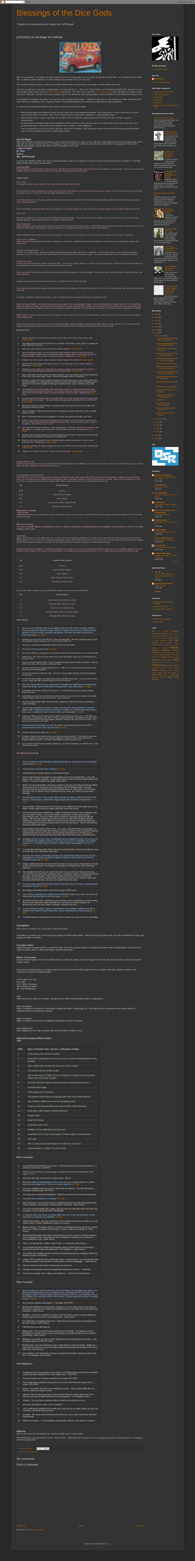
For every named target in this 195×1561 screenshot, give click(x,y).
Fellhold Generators (161, 95)
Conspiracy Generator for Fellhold (169, 211)
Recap (164, 665)
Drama (162, 642)
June (158, 425)
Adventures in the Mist (162, 487)
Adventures (164, 633)
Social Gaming (157, 673)
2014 (156, 330)
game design (162, 652)
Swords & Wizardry (161, 606)
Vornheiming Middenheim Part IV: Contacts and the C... (167, 367)
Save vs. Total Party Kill (163, 538)
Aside (161, 636)
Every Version (170, 645)
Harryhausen (156, 654)
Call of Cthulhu (156, 638)
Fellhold (31, 1452)
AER (170, 633)
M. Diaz (41, 635)
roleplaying (160, 667)
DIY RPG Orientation (161, 69)
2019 (156, 314)
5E (158, 631)
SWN (165, 673)
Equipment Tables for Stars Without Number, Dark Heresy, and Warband (171, 290)
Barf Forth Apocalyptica (162, 619)
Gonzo (176, 652)
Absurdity (165, 631)
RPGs (155, 670)
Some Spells (160, 400)
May (158, 428)
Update (166, 675)
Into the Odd (158, 97)
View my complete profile (161, 82)
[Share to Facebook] (45, 1448)
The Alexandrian (161, 493)
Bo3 (167, 636)
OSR (175, 659)
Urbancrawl (174, 675)
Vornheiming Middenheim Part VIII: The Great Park (167, 339)
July (157, 422)
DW (163, 645)
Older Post (139, 1526)
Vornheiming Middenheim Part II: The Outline (167, 378)
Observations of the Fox (164, 584)
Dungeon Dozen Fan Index (163, 92)
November (160, 419)
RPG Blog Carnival (172, 667)
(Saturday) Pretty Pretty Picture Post (171, 133)
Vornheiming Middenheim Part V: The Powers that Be (167, 359)
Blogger (107, 1544)
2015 (156, 327)
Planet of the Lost (172, 662)
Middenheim (158, 100)
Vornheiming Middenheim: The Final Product (171, 249)
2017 (156, 321)
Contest (176, 638)
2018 (156, 317)
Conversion (155, 640)
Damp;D (25, 1452)
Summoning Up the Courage (166, 387)
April (158, 431)
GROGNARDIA (160, 530)
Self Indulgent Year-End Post (166, 364)
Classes (164, 638)
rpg (165, 667)
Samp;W (169, 670)
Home (81, 1526)
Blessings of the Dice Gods (64, 12)
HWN (173, 654)
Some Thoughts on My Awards (164, 540)
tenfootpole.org (160, 485)
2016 (156, 324)
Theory (160, 675)
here (76, 89)
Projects (156, 665)
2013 (156, 333)
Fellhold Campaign (161, 650)
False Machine (160, 545)
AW (165, 636)
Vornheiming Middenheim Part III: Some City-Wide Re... (167, 372)
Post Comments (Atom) (34, 1530)
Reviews (171, 665)
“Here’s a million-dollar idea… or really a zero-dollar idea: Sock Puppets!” (165, 576)
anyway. (158, 591)
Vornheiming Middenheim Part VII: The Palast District (167, 344)
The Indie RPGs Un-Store (163, 609)
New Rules (166, 660)
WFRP (170, 677)
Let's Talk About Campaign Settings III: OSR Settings (170, 174)
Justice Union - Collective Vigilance (166, 504)
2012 (156, 435)
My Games (158, 103)
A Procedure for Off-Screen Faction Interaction (165, 396)
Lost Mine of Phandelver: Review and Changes (169, 154)
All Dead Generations (163, 553)
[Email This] (38, 1448)
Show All (176, 562)
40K (153, 631)
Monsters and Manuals (163, 475)
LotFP (176, 657)
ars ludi (157, 572)
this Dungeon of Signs (103, 92)
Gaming (170, 652)
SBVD (176, 670)
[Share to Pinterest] (48, 1448)
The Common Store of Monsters (165, 547)
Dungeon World (157, 645)
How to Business (165, 654)
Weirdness (163, 677)
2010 (156, 438)
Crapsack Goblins (166, 640)
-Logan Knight (76, 349)
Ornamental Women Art (162, 514)
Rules (36, 1452)
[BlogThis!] (40, 1448)
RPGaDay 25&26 (160, 585)
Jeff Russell (159, 79)
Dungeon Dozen (172, 642)
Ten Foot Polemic (161, 520)
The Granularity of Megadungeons (162, 404)
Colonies (170, 638)
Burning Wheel (173, 636)
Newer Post (21, 1526)
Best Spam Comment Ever (163, 118)
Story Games (158, 622)
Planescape (161, 662)
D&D (176, 640)
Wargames (155, 677)
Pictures (154, 662)
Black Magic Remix (52, 92)
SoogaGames (160, 502)
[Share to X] (43, 1448)
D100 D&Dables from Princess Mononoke (171, 268)
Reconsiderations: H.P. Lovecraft (165, 532)
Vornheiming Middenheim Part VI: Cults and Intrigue (167, 354)
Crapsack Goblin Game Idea (171, 230)
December (160, 336)
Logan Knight (81, 356)
